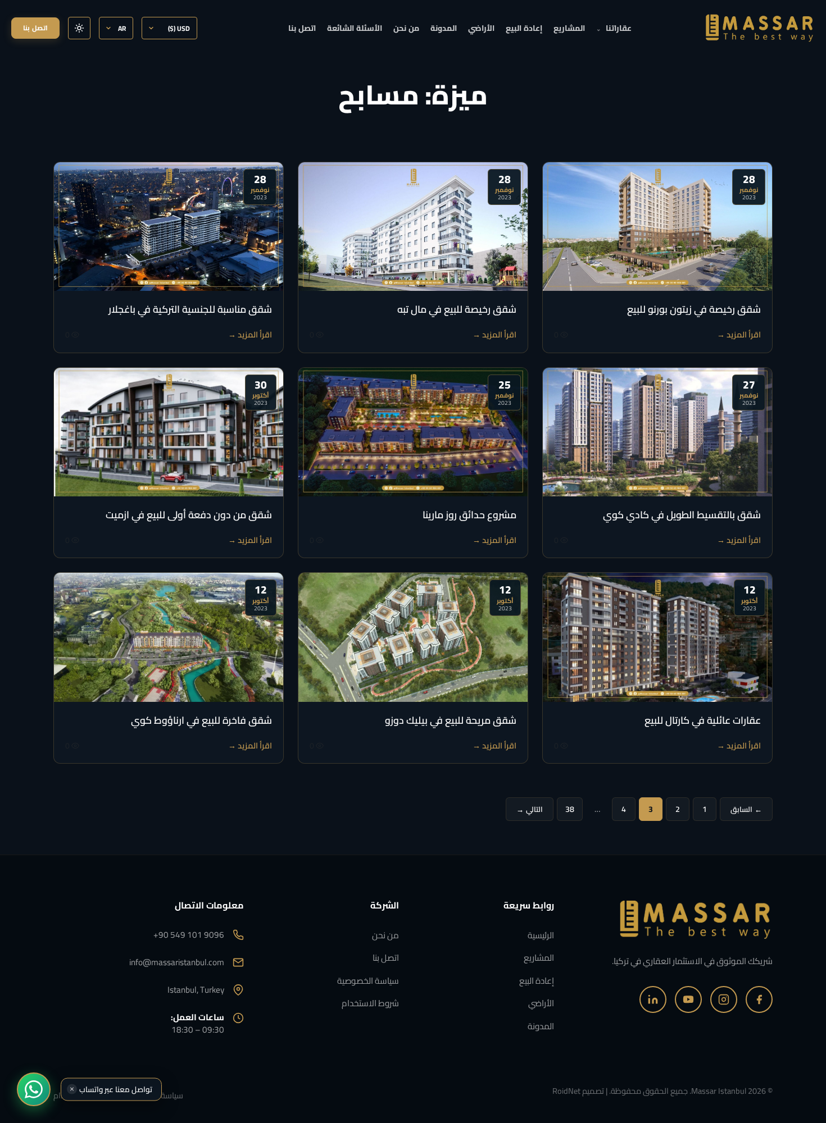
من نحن (406, 28)
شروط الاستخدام (370, 1003)
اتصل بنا (302, 28)
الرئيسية (541, 935)
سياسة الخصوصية (368, 981)
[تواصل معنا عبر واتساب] (34, 1089)
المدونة (443, 28)
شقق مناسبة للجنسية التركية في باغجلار (190, 309)
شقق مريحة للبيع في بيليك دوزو (450, 720)
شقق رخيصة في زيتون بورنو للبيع (694, 309)
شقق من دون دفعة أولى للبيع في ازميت (189, 514)
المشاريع (569, 28)
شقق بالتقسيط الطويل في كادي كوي (682, 514)
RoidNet (566, 1090)
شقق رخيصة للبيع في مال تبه (456, 309)
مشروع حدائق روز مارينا (469, 514)
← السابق (746, 809)
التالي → (529, 809)
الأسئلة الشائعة (354, 28)
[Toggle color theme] (79, 28)
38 (569, 809)
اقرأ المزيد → (739, 334)
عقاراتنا (614, 28)
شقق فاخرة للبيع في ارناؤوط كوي (201, 720)
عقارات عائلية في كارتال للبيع (703, 720)
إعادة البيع (524, 28)
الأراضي (481, 28)
